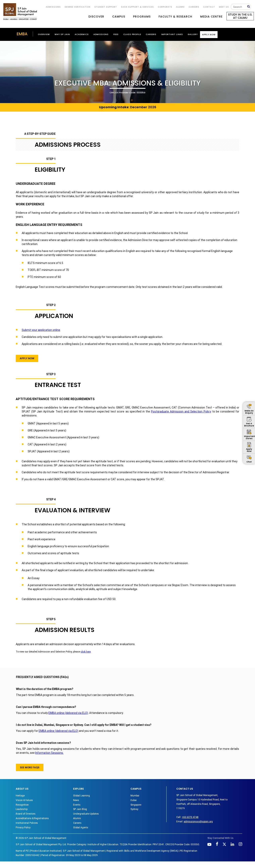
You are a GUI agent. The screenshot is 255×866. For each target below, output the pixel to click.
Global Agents (80, 827)
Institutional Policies (27, 823)
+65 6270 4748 (190, 817)
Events (76, 804)
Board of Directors (25, 813)
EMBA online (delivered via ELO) (68, 712)
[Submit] (249, 6)
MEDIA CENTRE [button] (211, 17)
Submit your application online (41, 330)
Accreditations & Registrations (32, 818)
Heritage (20, 795)
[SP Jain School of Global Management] (20, 11)
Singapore (135, 804)
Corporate (165, 7)
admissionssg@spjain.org (198, 821)
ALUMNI (180, 7)
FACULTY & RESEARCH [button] (175, 17)
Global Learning (81, 795)
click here (86, 651)
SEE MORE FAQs (29, 767)
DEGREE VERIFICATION (77, 7)
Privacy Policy (23, 827)
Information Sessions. (49, 752)
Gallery (193, 34)
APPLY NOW (27, 358)
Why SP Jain (62, 34)
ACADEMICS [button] (82, 34)
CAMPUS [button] (118, 17)
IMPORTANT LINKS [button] (172, 34)
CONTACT (209, 7)
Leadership (21, 809)
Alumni (77, 818)
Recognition (22, 804)
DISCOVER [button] (96, 17)
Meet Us (224, 7)
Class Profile (132, 34)
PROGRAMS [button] (142, 17)
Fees (116, 34)
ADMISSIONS (53, 7)
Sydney (134, 809)
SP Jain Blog (80, 809)
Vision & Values (24, 800)
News (76, 800)
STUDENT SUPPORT (105, 7)
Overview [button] (44, 34)
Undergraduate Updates (86, 813)
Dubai (133, 800)
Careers (194, 7)
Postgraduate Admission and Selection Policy (181, 411)
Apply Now (209, 34)
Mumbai (134, 795)
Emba (22, 34)
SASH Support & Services (137, 7)
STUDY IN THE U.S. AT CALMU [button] (240, 16)
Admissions (101, 34)
